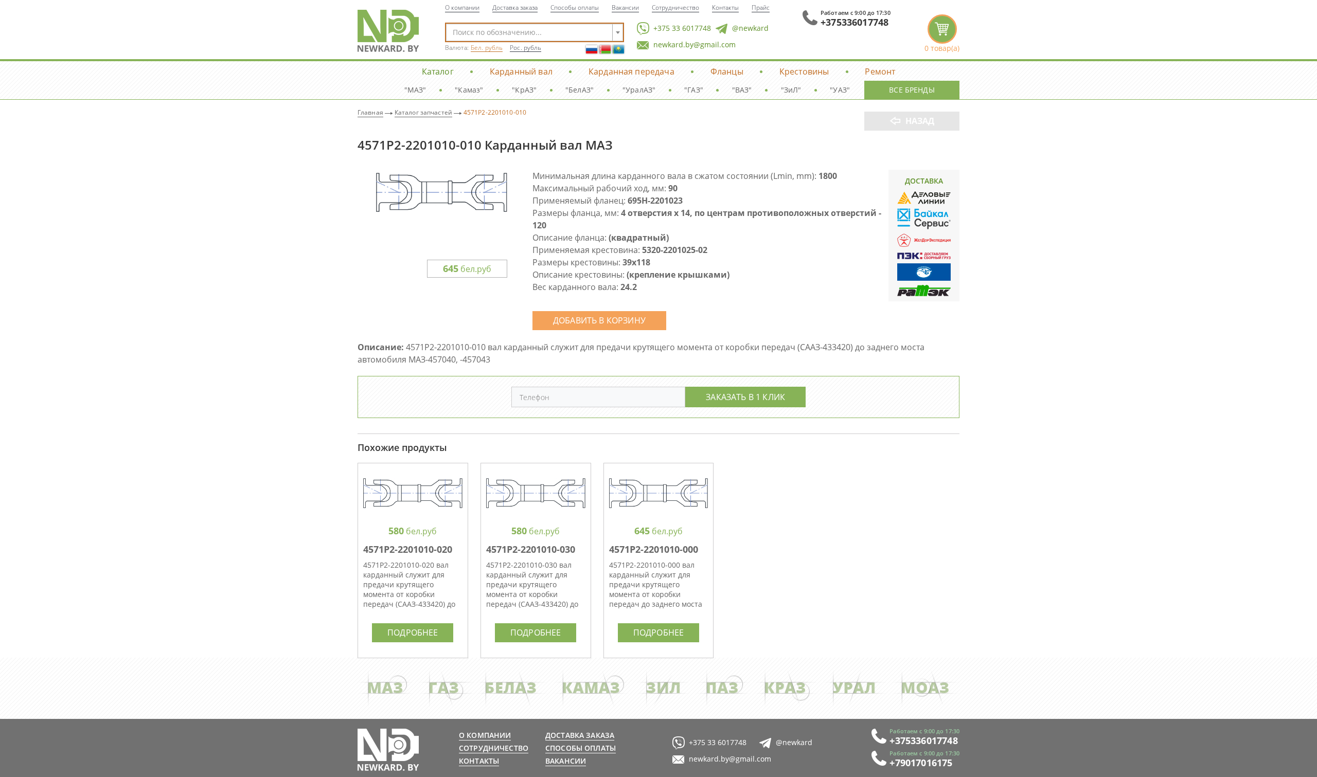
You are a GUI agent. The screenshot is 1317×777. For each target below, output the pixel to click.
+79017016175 (920, 762)
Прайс (761, 7)
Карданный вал (521, 71)
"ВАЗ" (742, 90)
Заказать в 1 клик (745, 396)
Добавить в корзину (599, 320)
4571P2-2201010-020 (407, 549)
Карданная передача (631, 71)
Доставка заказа (515, 7)
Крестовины (804, 71)
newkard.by (388, 750)
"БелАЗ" (579, 90)
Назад (920, 121)
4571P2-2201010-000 (653, 549)
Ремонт (880, 71)
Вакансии (625, 7)
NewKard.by (388, 31)
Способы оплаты (574, 7)
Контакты (725, 7)
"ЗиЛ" (791, 90)
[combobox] (534, 32)
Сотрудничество (675, 7)
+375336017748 (854, 22)
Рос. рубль (525, 47)
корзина (941, 33)
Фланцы (726, 71)
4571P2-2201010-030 (530, 549)
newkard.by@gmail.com (694, 44)
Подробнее (412, 632)
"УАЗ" (840, 90)
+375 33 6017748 (682, 28)
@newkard (750, 28)
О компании (462, 7)
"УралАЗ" (638, 90)
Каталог (438, 71)
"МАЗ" (415, 90)
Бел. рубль (487, 47)
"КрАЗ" (524, 90)
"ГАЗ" (693, 90)
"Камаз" (469, 90)
